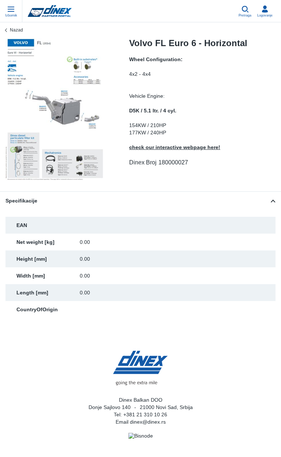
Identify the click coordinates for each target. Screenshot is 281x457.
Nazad (16, 30)
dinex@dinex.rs (148, 422)
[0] (54, 109)
